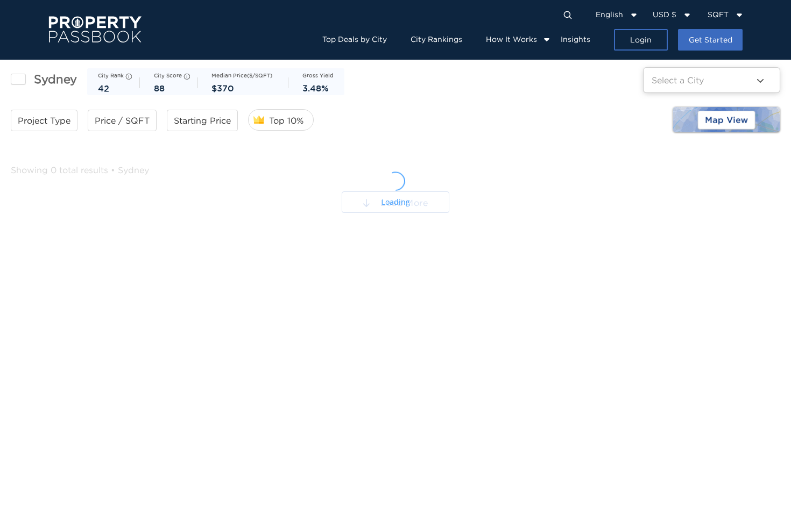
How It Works (511, 39)
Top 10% (286, 120)
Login (641, 39)
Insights (575, 39)
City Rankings (436, 39)
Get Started (710, 39)
